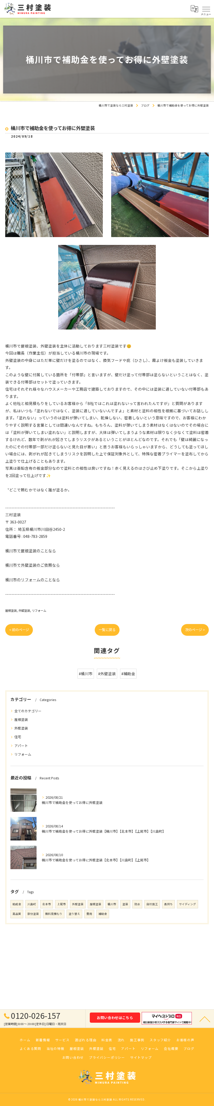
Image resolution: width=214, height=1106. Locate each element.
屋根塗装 (11, 610)
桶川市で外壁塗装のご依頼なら (32, 565)
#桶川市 (86, 673)
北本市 (46, 904)
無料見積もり (53, 914)
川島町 (31, 904)
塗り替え (74, 914)
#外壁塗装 (107, 673)
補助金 (102, 914)
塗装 (125, 904)
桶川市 (112, 904)
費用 (89, 914)
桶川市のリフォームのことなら (32, 579)
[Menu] (206, 9)
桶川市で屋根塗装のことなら (30, 550)
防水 (137, 904)
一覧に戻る (107, 629)
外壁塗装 (24, 610)
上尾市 (61, 904)
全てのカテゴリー (27, 710)
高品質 (17, 914)
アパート (21, 745)
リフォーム (39, 610)
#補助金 (128, 673)
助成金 (17, 904)
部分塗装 (33, 914)
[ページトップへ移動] (205, 1019)
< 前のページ (19, 629)
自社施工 (152, 904)
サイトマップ (141, 1057)
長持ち (168, 904)
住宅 (17, 736)
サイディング (187, 904)
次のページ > (195, 629)
